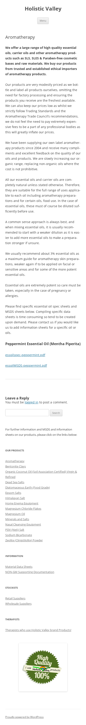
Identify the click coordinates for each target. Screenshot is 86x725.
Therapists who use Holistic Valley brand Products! (38, 630)
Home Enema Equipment (21, 503)
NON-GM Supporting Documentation (29, 572)
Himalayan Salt (15, 498)
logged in (31, 402)
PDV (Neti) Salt (14, 530)
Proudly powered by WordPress (24, 717)
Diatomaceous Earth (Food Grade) (27, 487)
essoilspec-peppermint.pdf (25, 355)
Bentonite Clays (15, 466)
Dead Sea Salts (14, 482)
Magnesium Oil (15, 514)
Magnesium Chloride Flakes (23, 509)
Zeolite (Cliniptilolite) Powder (24, 540)
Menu (43, 20)
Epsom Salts (13, 493)
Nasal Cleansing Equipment (23, 524)
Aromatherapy (14, 461)
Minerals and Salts (17, 519)
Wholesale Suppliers (18, 604)
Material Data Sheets (18, 567)
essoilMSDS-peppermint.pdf (26, 365)
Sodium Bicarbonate (18, 535)
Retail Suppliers (15, 598)
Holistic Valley (43, 8)
